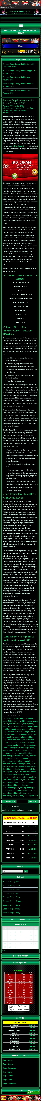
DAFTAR (32, 1025)
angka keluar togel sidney (20, 734)
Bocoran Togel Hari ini (11, 909)
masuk (14, 810)
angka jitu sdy (28, 724)
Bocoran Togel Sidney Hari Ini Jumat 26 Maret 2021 (18, 102)
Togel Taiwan (8, 1076)
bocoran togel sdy (22, 756)
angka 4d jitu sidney (24, 721)
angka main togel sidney (24, 737)
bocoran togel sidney (24, 758)
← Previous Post (8, 801)
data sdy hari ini (31, 766)
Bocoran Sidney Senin (11, 905)
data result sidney (17, 766)
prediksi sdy (13, 777)
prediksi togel (8, 782)
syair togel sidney (31, 796)
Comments (8, 113)
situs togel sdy (24, 793)
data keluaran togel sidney (20, 764)
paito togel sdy (18, 774)
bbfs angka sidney (28, 748)
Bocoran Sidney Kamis (12, 885)
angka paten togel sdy (11, 740)
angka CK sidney (15, 724)
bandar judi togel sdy (17, 742)
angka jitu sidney (25, 726)
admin (6, 106)
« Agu (4, 950)
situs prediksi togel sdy (21, 790)
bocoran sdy (7, 750)
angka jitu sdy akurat (11, 726)
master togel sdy (23, 772)
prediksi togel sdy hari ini (23, 782)
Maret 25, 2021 (18, 106)
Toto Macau (7, 1072)
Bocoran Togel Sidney (17, 110)
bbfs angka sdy (14, 748)
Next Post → (34, 801)
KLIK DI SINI (32, 827)
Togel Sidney (8, 1064)
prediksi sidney (29, 780)
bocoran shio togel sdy (21, 750)
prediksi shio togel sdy (27, 777)
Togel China (7, 1080)
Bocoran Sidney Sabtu (11, 897)
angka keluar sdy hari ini (26, 729)
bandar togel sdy (19, 745)
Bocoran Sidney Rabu (11, 893)
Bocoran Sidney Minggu (12, 889)
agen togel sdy (12, 718)
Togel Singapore (9, 1060)
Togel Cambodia (9, 1084)
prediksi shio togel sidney (12, 780)
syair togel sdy (18, 796)
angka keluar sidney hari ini (13, 732)
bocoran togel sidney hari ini (13, 761)
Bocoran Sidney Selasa (12, 901)
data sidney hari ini (10, 769)
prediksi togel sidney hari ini (13, 785)
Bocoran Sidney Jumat (13, 108)
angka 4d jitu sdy (9, 721)
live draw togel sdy (25, 769)
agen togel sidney (26, 718)
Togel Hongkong (9, 1068)
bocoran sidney (22, 753)
